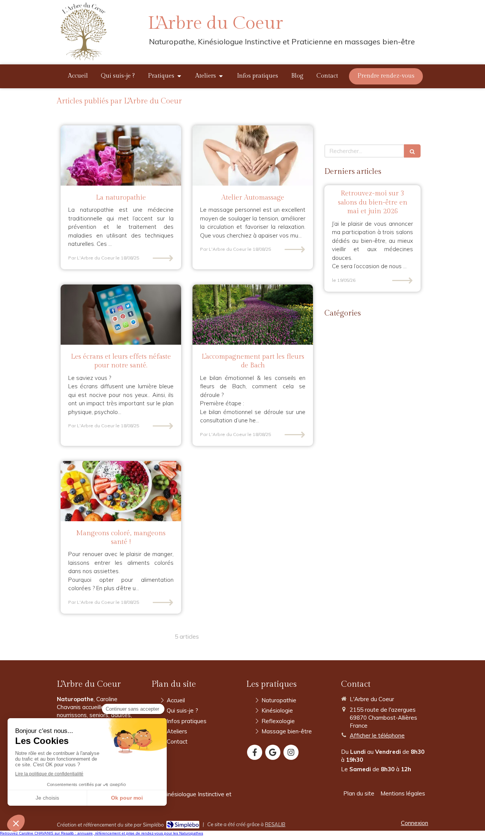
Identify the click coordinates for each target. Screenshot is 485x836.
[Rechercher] (412, 151)
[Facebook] (254, 752)
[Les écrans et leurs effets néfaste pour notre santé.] (121, 314)
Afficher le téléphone (377, 735)
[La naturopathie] (121, 155)
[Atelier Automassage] (252, 155)
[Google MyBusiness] (272, 752)
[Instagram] (291, 752)
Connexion (414, 823)
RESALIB (275, 824)
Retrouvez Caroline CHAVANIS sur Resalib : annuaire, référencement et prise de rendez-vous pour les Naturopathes (101, 833)
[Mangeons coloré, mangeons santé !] (121, 491)
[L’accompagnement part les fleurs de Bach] (252, 314)
